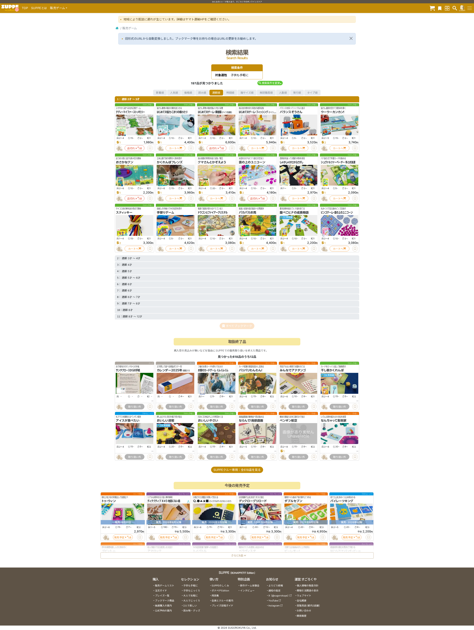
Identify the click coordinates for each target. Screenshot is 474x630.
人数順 (283, 92)
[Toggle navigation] (469, 8)
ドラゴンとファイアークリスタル (213, 212)
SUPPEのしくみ (220, 585)
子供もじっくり (191, 590)
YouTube (273, 600)
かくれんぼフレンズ (170, 162)
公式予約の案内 (163, 610)
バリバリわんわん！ (250, 370)
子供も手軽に (190, 585)
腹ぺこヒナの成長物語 (294, 212)
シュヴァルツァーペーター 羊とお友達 (338, 162)
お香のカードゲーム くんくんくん (213, 370)
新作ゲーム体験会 (249, 585)
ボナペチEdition (220, 590)
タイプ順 (312, 92)
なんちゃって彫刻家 (333, 420)
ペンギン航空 (288, 420)
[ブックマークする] (150, 148)
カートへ (174, 148)
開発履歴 (301, 615)
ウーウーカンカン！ (332, 112)
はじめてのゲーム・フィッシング (253, 112)
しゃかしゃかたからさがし (291, 162)
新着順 (160, 92)
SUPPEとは (39, 8)
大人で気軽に (190, 595)
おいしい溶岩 (165, 420)
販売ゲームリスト (164, 585)
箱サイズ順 (247, 92)
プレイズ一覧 (162, 595)
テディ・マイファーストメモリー (130, 112)
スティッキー (124, 212)
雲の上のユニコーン (252, 162)
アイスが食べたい (127, 420)
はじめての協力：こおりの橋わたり (172, 112)
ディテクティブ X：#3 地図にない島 (163, 500)
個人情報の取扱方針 (307, 585)
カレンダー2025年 (169, 370)
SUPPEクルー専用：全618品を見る (237, 470)
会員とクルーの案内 (222, 600)
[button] (270, 83)
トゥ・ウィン (109, 500)
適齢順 (216, 92)
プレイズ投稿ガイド (222, 605)
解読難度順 (266, 92)
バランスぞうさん (291, 112)
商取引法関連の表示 (307, 590)
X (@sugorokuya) (278, 595)
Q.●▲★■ (201, 500)
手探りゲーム (165, 212)
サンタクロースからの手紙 (128, 370)
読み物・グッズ (191, 610)
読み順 (202, 92)
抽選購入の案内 (163, 605)
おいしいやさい (208, 420)
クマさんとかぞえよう (212, 162)
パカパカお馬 (247, 212)
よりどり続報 (275, 585)
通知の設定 (274, 590)
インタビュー (247, 590)
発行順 (297, 92)
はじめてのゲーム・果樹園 (209, 112)
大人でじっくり (191, 600)
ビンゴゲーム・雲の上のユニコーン (337, 212)
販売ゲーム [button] (57, 8)
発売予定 (119, 537)
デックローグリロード (253, 500)
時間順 (230, 92)
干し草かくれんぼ (332, 370)
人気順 (174, 92)
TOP (25, 8)
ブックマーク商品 (164, 600)
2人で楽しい (190, 605)
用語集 (215, 595)
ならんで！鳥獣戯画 (251, 420)
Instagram (274, 605)
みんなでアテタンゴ (293, 370)
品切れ (131, 148)
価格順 (188, 92)
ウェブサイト (304, 595)
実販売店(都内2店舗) (308, 605)
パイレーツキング (341, 500)
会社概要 (301, 600)
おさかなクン (124, 162)
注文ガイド (161, 590)
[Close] (351, 38)
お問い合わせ (304, 610)
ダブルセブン (293, 500)
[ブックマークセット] (440, 8)
